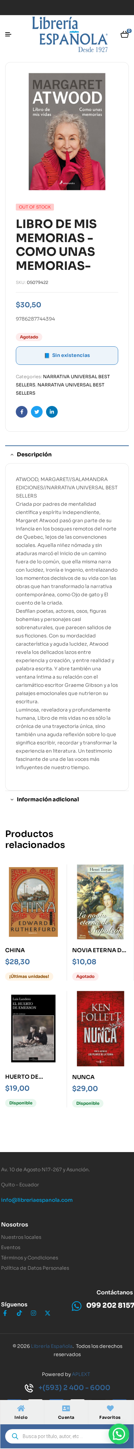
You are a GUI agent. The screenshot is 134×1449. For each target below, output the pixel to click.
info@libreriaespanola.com (37, 1200)
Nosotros (14, 1224)
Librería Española (51, 1346)
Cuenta (66, 1417)
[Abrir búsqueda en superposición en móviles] (67, 1436)
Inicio (20, 1417)
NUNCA (83, 1077)
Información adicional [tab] (48, 799)
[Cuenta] (66, 1408)
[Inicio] (21, 1408)
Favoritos (110, 1417)
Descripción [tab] (34, 454)
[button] (119, 1434)
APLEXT (81, 1374)
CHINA (15, 950)
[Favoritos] (110, 1408)
